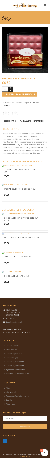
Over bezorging (12, 357)
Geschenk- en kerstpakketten (17, 373)
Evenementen (11, 349)
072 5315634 (11, 318)
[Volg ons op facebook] (5, 441)
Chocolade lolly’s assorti (18, 256)
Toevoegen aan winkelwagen (20, 94)
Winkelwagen (11, 404)
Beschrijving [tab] (10, 121)
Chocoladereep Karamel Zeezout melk (21, 219)
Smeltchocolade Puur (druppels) (21, 237)
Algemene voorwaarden (15, 369)
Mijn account (11, 392)
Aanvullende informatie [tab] (32, 121)
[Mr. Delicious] (25, 5)
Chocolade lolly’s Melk (16, 276)
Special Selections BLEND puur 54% (20, 171)
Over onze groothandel (15, 361)
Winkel (8, 388)
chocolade (6, 105)
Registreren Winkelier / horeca (17, 396)
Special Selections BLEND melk (20, 189)
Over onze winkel (12, 345)
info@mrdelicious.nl (14, 322)
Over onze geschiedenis (15, 365)
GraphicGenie (25, 456)
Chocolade (35, 103)
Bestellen (9, 400)
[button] (43, 32)
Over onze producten (14, 353)
